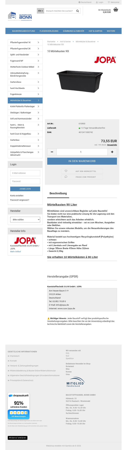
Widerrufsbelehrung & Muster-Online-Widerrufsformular (33, 371)
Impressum (15, 356)
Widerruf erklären (17, 438)
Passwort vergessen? (19, 200)
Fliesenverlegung (49, 31)
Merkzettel (114, 2)
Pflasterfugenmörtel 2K (20, 48)
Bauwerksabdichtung (23, 31)
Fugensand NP (16, 61)
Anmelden (25, 189)
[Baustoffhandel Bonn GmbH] (20, 16)
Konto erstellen (16, 195)
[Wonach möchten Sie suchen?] (78, 11)
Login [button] (100, 2)
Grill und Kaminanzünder (20, 118)
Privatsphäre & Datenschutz (21, 380)
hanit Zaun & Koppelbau (20, 134)
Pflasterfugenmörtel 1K (20, 42)
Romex (69, 372)
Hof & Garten (95, 31)
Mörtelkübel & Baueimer (20, 100)
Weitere (111, 31)
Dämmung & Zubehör (73, 31)
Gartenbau (14, 140)
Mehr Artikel (15, 251)
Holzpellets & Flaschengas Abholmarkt (21, 153)
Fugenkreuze (16, 94)
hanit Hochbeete (17, 88)
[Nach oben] (118, 445)
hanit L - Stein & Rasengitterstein (17, 126)
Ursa (68, 374)
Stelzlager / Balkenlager (20, 112)
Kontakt (13, 361)
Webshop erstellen (53, 446)
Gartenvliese (15, 82)
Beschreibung (58, 193)
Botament (70, 366)
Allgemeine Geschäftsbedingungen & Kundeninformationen (35, 375)
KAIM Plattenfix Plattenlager (22, 106)
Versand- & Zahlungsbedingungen (24, 366)
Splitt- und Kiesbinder (19, 54)
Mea (67, 369)
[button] (85, 2)
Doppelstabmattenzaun (20, 146)
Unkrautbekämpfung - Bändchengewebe (19, 74)
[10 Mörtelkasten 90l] (82, 79)
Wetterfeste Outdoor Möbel (22, 67)
